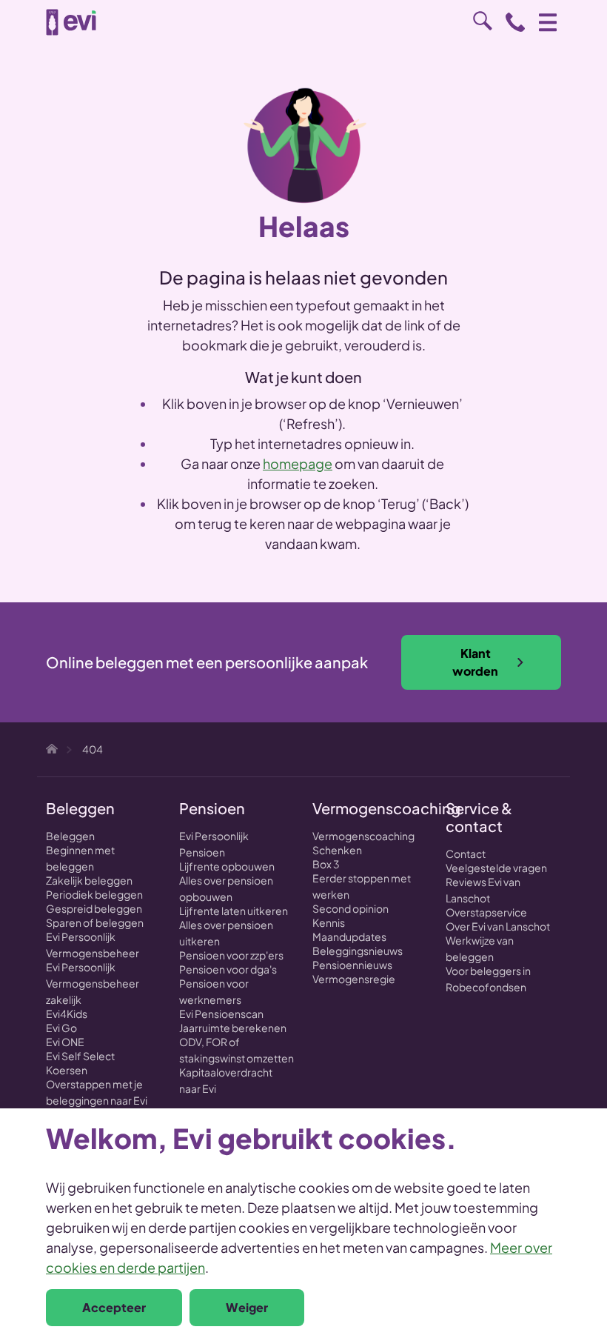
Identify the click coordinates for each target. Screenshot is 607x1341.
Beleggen (70, 835)
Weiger (247, 1307)
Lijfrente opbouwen (227, 866)
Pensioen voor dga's (228, 969)
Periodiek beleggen (94, 894)
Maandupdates (349, 936)
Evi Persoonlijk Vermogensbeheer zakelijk (92, 983)
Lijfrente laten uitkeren (233, 910)
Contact (466, 853)
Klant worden (475, 662)
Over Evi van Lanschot (498, 926)
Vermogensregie (353, 978)
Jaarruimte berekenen (232, 1027)
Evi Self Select (80, 1055)
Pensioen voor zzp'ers (231, 955)
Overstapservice (486, 912)
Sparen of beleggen (95, 922)
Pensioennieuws (352, 964)
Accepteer (114, 1307)
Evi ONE (65, 1041)
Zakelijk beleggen (89, 880)
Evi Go (61, 1027)
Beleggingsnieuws (357, 950)
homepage (297, 463)
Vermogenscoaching (363, 835)
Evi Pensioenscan (221, 1013)
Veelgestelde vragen (496, 867)
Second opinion (350, 908)
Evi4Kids (66, 1013)
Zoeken (482, 21)
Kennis (328, 922)
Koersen (66, 1070)
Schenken (337, 849)
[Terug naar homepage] (71, 22)
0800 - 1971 (515, 22)
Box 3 (326, 864)
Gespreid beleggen (94, 908)
